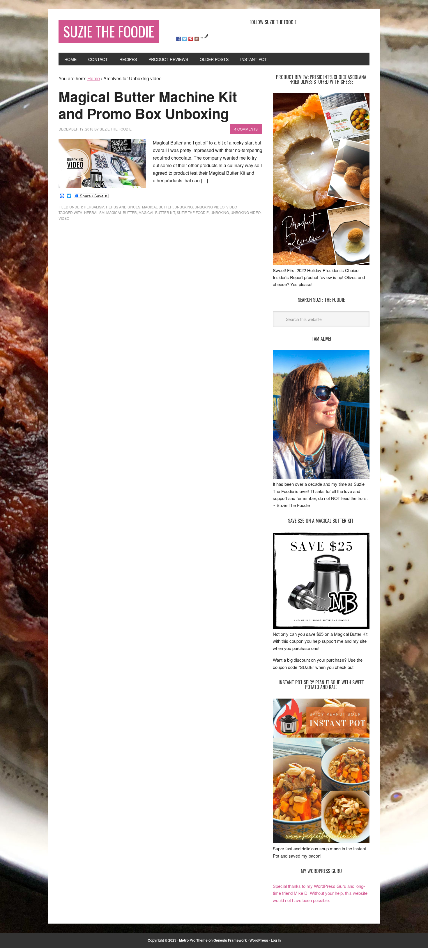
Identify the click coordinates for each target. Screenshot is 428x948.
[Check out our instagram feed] (196, 39)
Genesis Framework (230, 940)
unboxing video (209, 206)
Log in (276, 940)
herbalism (94, 212)
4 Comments (246, 128)
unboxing (183, 206)
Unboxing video (246, 212)
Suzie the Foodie (193, 212)
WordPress (259, 940)
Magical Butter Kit (157, 212)
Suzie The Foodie (108, 31)
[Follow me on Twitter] (184, 39)
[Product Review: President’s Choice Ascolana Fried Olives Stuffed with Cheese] (321, 263)
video (231, 206)
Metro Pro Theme (193, 940)
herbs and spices (123, 206)
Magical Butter (157, 206)
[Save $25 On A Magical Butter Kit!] (321, 627)
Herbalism (94, 206)
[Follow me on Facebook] (178, 39)
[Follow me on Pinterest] (190, 39)
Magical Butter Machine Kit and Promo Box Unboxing (148, 104)
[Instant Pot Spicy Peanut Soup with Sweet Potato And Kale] (321, 841)
